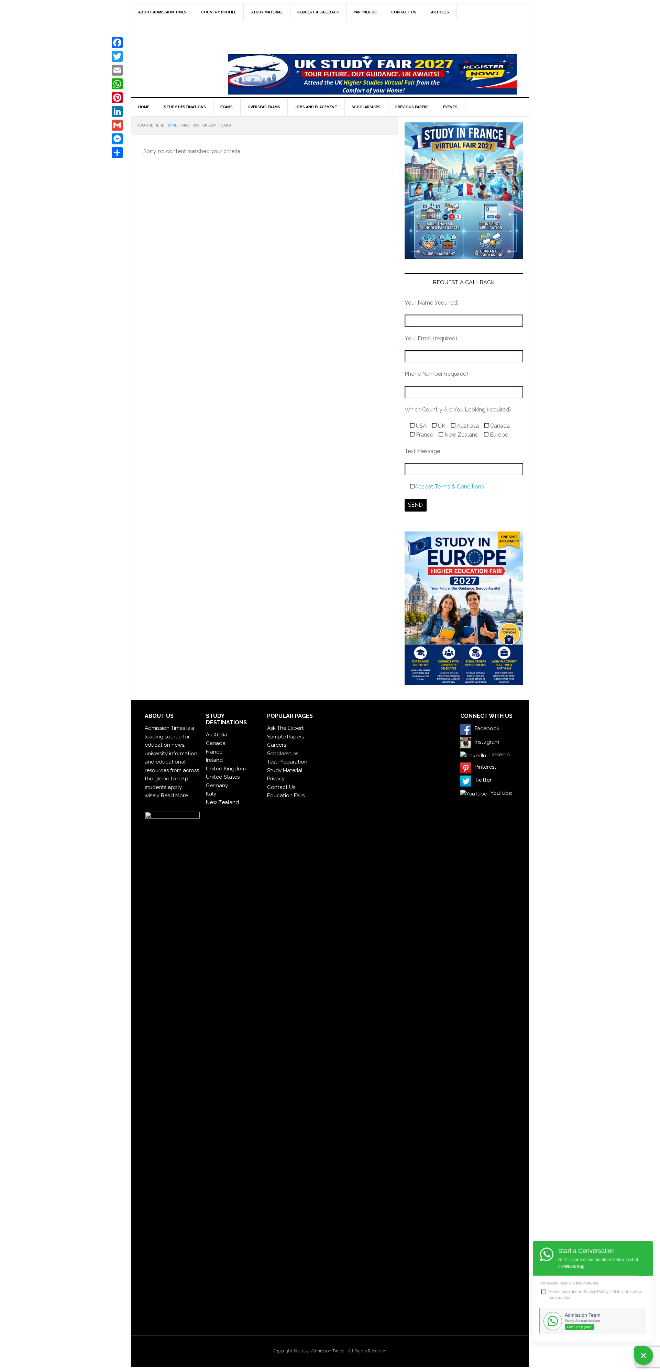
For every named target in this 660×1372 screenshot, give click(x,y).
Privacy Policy (595, 1291)
